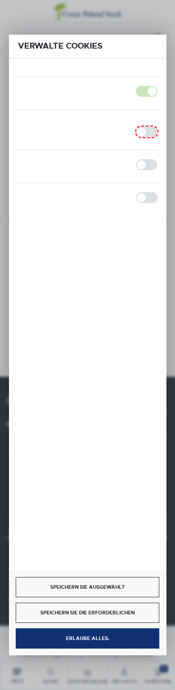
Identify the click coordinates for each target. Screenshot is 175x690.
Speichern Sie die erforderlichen (87, 612)
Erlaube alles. (87, 638)
